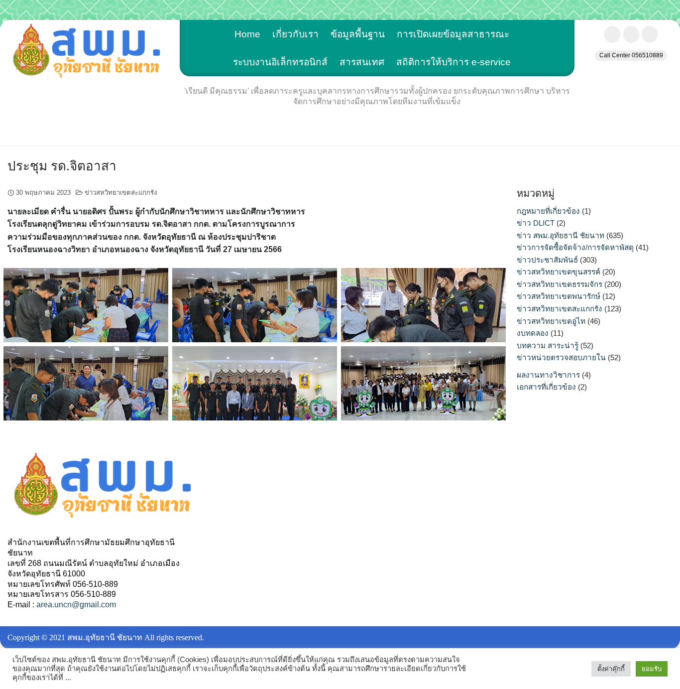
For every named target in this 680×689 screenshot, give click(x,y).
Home (247, 34)
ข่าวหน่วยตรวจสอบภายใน (561, 357)
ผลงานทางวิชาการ (548, 375)
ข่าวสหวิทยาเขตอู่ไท (551, 321)
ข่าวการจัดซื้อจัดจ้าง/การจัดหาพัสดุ (575, 247)
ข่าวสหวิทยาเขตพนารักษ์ (558, 296)
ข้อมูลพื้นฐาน (358, 34)
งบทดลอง (533, 333)
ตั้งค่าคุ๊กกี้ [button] (611, 669)
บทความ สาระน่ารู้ (547, 345)
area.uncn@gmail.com (76, 604)
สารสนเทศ (362, 62)
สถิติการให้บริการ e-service (453, 62)
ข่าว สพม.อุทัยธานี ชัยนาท (560, 235)
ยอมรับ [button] (652, 669)
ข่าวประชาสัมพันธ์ (547, 260)
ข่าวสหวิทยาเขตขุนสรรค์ (558, 272)
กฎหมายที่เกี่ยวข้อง (548, 211)
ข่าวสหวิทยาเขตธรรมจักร (559, 284)
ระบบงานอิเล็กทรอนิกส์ (280, 62)
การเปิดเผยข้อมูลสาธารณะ (453, 34)
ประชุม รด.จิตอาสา (61, 165)
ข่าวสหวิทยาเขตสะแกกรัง (121, 192)
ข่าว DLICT (536, 223)
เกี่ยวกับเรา (295, 34)
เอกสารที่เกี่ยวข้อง (546, 387)
